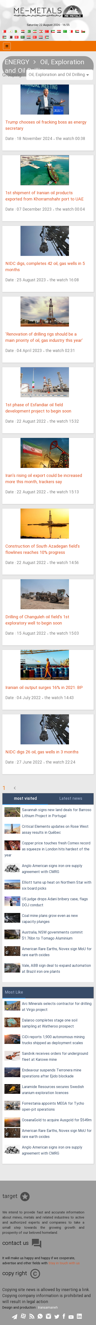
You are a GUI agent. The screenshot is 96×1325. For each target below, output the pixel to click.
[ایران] (35, 31)
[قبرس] (10, 31)
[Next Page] (14, 788)
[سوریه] (29, 36)
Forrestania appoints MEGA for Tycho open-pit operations (53, 1107)
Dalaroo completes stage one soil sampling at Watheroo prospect (49, 1023)
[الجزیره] (16, 31)
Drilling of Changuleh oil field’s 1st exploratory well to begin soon (37, 620)
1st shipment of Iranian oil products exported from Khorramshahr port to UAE (44, 196)
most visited (25, 799)
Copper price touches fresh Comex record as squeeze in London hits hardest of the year (47, 849)
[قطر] (10, 36)
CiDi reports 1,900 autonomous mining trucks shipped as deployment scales (53, 1040)
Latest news (70, 799)
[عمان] (83, 31)
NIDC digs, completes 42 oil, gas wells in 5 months (45, 267)
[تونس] (16, 36)
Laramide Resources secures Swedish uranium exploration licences (53, 1090)
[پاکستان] (29, 31)
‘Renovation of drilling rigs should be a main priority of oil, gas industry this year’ (43, 337)
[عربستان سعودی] (22, 36)
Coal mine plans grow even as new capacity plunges (50, 919)
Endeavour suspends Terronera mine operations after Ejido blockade (51, 1073)
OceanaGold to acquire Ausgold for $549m (57, 1120)
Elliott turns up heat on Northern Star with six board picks (56, 885)
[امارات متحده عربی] (47, 36)
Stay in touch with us (64, 1263)
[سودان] (77, 31)
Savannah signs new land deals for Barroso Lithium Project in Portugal (56, 813)
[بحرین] (4, 31)
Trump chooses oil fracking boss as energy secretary (45, 125)
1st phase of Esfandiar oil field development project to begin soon (38, 408)
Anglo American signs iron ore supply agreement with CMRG (52, 869)
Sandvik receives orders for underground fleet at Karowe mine (55, 1057)
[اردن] (4, 36)
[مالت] (71, 31)
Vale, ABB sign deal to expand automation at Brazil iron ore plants (56, 969)
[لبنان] (41, 31)
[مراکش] (47, 31)
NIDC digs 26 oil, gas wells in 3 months (42, 752)
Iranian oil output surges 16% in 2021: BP (44, 688)
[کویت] (53, 31)
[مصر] (22, 31)
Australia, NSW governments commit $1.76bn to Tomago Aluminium (52, 935)
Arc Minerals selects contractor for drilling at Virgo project (57, 1007)
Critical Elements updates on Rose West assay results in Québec (55, 830)
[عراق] (59, 31)
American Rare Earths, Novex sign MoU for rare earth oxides (57, 952)
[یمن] (41, 36)
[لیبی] (65, 31)
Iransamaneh (48, 1307)
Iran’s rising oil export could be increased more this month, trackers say (43, 479)
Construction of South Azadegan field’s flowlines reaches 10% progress (42, 549)
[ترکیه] (35, 36)
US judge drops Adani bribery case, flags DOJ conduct (55, 902)
